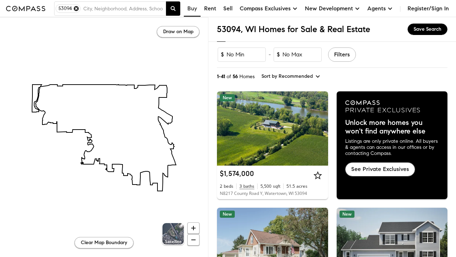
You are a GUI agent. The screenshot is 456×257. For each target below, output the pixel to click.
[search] (173, 8)
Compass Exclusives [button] (265, 8)
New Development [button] (329, 8)
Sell (228, 8)
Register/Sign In (428, 8)
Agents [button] (376, 8)
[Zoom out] (193, 240)
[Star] (317, 175)
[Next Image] (319, 128)
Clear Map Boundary (104, 243)
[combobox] (123, 8)
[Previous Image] (225, 128)
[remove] (76, 8)
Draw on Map (178, 32)
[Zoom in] (193, 228)
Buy (192, 8)
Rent (210, 8)
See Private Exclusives (380, 169)
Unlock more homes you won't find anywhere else (385, 127)
